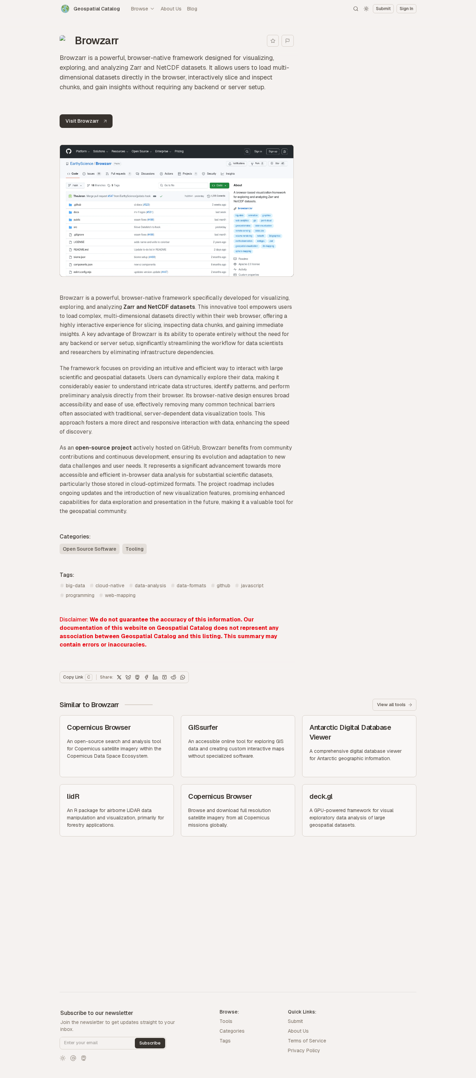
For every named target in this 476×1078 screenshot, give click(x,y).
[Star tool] (273, 41)
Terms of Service (307, 1041)
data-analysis (150, 585)
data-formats (191, 585)
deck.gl (321, 796)
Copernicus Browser (99, 727)
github (223, 585)
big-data (75, 585)
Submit (295, 1021)
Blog (192, 9)
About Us (171, 9)
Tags (225, 1041)
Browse (139, 9)
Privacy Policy (304, 1050)
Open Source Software (89, 549)
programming (80, 595)
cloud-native (109, 585)
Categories (232, 1031)
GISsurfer (203, 727)
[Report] (288, 41)
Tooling (134, 549)
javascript (252, 585)
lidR (73, 796)
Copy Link (76, 677)
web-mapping (120, 595)
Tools (226, 1021)
